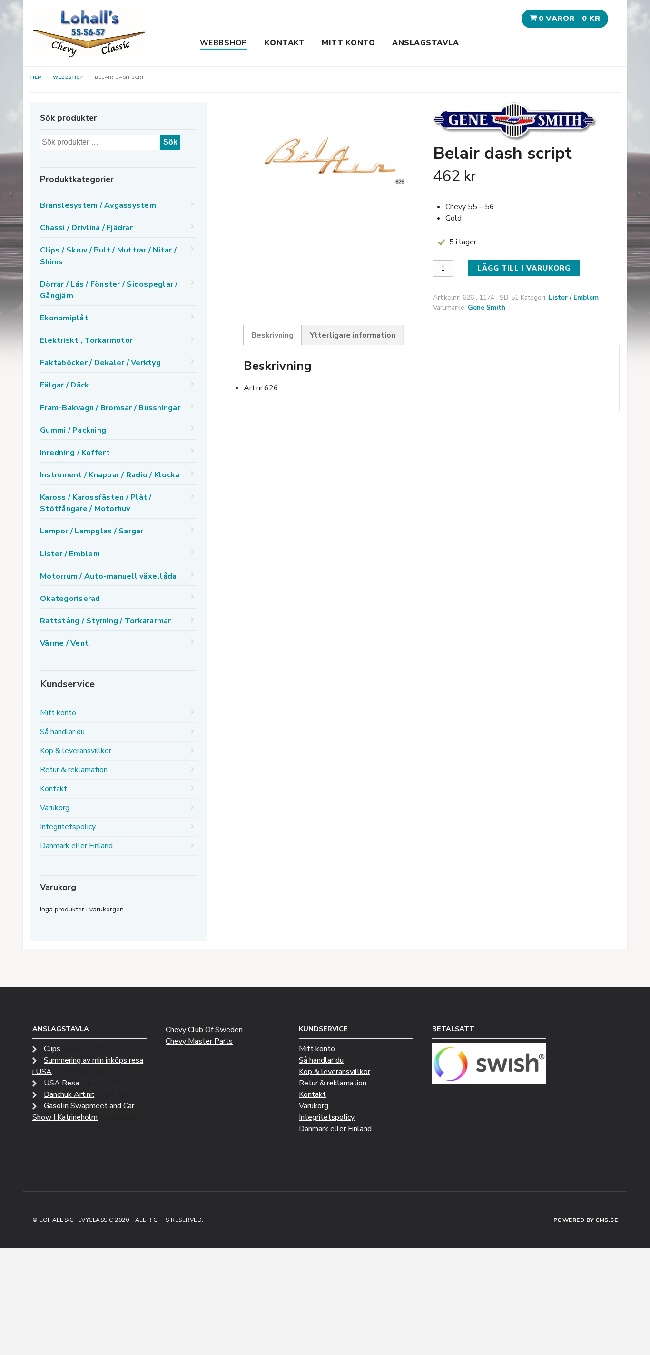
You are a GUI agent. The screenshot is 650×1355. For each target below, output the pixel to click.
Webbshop (223, 43)
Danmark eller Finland (76, 846)
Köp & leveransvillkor (75, 750)
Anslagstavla (425, 43)
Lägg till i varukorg (524, 268)
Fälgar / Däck (64, 385)
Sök (170, 142)
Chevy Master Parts (199, 1041)
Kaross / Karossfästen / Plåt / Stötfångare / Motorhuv (96, 503)
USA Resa (61, 1083)
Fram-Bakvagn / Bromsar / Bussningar (110, 408)
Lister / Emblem (574, 297)
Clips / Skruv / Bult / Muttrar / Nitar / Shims (108, 256)
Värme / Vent (64, 643)
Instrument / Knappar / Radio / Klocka (109, 475)
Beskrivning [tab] (272, 335)
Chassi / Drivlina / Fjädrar (86, 228)
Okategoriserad (70, 598)
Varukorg (54, 808)
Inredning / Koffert (75, 452)
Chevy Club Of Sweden (204, 1030)
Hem (36, 77)
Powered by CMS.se (585, 1220)
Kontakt (285, 43)
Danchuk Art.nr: (69, 1094)
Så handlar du (62, 731)
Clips (52, 1049)
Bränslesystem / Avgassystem (98, 205)
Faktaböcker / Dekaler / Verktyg (100, 363)
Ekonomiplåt (64, 318)
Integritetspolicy (68, 827)
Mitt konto (348, 43)
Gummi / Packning (73, 430)
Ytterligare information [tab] (352, 335)
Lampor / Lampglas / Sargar (92, 531)
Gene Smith (486, 307)
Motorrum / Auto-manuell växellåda (108, 576)
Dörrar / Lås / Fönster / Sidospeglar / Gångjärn (109, 290)
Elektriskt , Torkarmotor (86, 340)
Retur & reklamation (74, 770)
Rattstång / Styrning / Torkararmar (105, 621)
